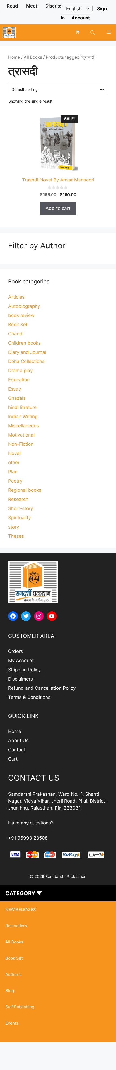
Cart (13, 759)
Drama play (20, 370)
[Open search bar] (93, 32)
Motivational (21, 435)
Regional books (24, 490)
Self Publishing (19, 1006)
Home (14, 57)
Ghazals (17, 398)
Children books (24, 343)
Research (18, 499)
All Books (33, 57)
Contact (16, 749)
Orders (15, 651)
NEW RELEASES (20, 909)
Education (19, 379)
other (13, 462)
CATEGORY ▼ (23, 893)
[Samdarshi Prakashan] (9, 32)
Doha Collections (26, 361)
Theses (16, 536)
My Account (21, 660)
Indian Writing (22, 416)
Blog (9, 990)
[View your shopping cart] (77, 32)
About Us (18, 740)
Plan (13, 471)
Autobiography (24, 306)
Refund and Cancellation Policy (42, 688)
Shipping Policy (24, 669)
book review (21, 315)
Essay (14, 389)
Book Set (18, 324)
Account (80, 18)
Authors (13, 974)
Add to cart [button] (58, 208)
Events (11, 1023)
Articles (16, 297)
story (13, 527)
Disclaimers (20, 679)
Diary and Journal (27, 352)
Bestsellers (16, 925)
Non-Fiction (20, 444)
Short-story (20, 508)
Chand (15, 333)
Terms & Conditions (29, 697)
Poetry (15, 481)
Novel (14, 453)
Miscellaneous (23, 425)
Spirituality (19, 517)
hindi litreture (22, 407)
